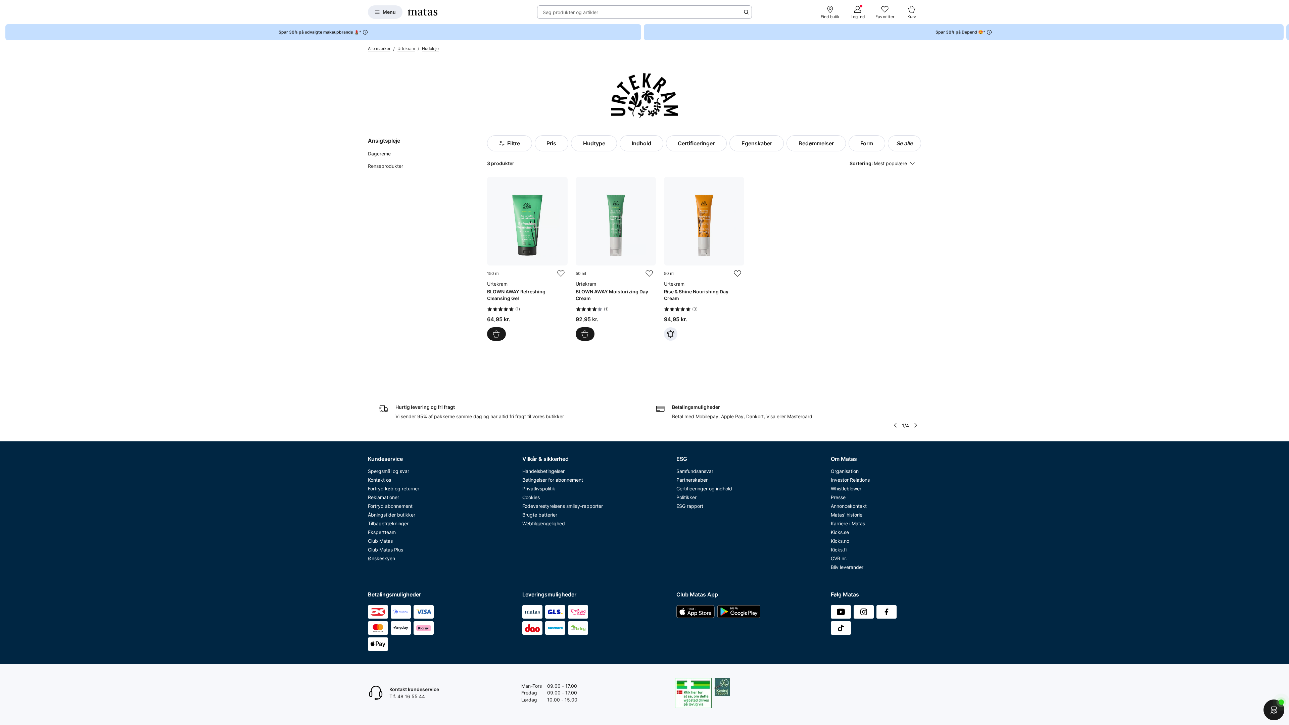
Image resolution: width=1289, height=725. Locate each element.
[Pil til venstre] (895, 425)
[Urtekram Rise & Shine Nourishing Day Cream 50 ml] (704, 258)
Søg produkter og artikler (570, 12)
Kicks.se (840, 532)
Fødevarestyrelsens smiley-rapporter (562, 506)
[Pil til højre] (1283, 32)
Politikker (686, 497)
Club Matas (380, 541)
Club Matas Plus (385, 549)
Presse (838, 497)
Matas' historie (846, 515)
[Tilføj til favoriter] (561, 273)
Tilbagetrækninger (388, 523)
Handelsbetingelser (543, 471)
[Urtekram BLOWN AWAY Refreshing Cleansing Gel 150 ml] (527, 258)
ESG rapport (689, 506)
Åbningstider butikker (391, 515)
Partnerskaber (692, 480)
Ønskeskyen (381, 558)
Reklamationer (383, 497)
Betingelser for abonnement (552, 480)
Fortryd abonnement (390, 506)
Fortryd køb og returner (393, 488)
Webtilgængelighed (543, 523)
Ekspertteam (382, 532)
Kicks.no (840, 541)
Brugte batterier (539, 515)
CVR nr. (839, 558)
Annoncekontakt (849, 506)
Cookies (531, 497)
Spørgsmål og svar (388, 471)
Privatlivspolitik (538, 488)
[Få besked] (670, 334)
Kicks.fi (839, 549)
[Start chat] (1273, 709)
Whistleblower (846, 488)
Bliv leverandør (847, 567)
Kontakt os (379, 480)
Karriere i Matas (848, 523)
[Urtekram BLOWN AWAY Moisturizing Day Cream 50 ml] (616, 258)
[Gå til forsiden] (422, 12)
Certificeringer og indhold (704, 488)
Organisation (845, 471)
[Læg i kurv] (496, 334)
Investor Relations (850, 480)
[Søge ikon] (746, 12)
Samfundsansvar (694, 471)
